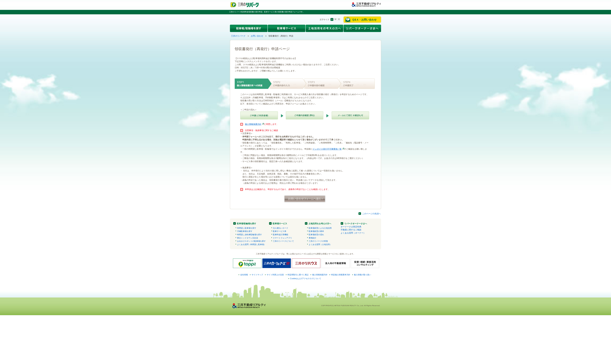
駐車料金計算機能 (280, 234)
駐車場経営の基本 (316, 231)
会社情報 (244, 275)
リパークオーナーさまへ (355, 223)
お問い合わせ (257, 36)
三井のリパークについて (283, 241)
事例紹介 (312, 238)
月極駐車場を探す (244, 231)
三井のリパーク (238, 36)
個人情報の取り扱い (362, 275)
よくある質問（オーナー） (353, 233)
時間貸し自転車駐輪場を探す (249, 234)
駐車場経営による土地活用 (320, 228)
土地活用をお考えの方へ (320, 223)
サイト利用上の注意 (275, 275)
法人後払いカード (280, 228)
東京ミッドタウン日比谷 (247, 238)
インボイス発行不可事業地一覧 (327, 149)
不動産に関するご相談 (351, 230)
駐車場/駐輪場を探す (246, 223)
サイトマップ (257, 275)
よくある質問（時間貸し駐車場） (251, 244)
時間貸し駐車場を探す (246, 228)
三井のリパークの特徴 (318, 241)
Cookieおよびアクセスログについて (305, 278)
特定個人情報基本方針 (340, 275)
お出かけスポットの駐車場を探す (251, 241)
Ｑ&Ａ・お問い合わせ (364, 19)
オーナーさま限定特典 (351, 227)
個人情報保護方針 (253, 124)
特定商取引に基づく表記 (298, 275)
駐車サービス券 (279, 231)
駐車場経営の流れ (316, 234)
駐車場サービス (280, 223)
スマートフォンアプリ (282, 238)
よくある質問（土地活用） (320, 244)
